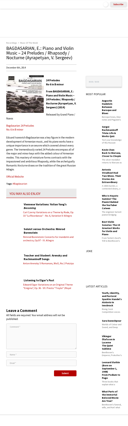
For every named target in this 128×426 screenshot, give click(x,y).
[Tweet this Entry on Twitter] (69, 420)
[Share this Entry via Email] (39, 420)
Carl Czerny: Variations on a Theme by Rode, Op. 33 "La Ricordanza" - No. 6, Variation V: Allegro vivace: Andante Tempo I (48, 216)
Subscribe (118, 4)
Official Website (15, 176)
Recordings (11, 42)
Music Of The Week (29, 42)
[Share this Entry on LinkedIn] (78, 420)
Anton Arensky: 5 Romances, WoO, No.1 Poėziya (48, 263)
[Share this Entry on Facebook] (59, 420)
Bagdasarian (20, 183)
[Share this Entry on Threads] (88, 420)
